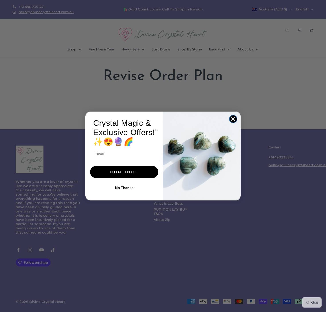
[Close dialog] (233, 119)
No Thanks (124, 188)
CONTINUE (124, 172)
